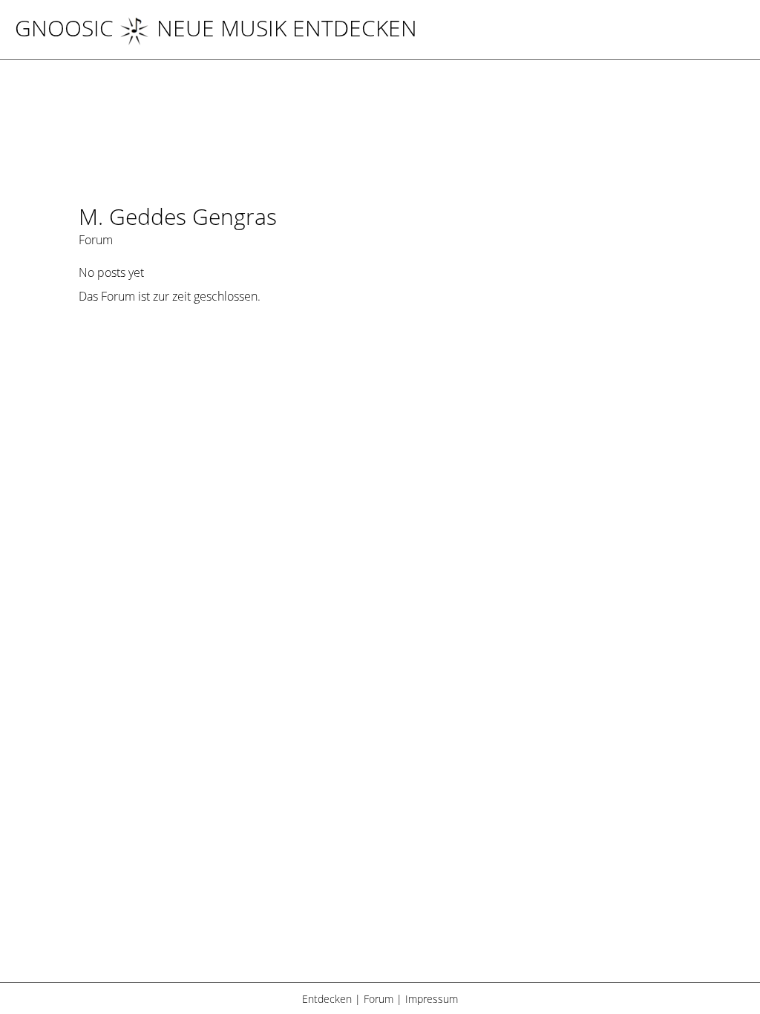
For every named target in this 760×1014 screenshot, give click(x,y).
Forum (378, 999)
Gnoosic (64, 28)
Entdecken (327, 999)
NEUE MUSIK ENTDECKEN (287, 28)
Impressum (431, 999)
